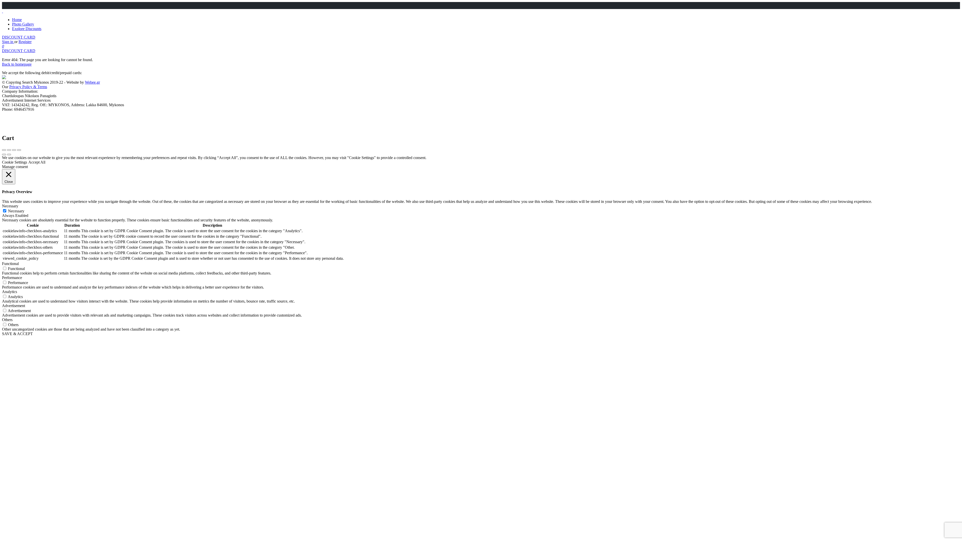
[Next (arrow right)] (9, 154)
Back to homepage (17, 64)
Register (25, 42)
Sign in (8, 42)
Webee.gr (92, 82)
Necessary (16, 211)
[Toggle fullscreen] (14, 150)
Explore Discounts (26, 29)
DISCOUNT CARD (18, 37)
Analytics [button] (9, 292)
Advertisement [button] (13, 306)
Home (17, 20)
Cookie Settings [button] (14, 162)
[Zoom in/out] (19, 150)
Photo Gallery (23, 24)
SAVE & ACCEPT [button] (17, 334)
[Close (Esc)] (4, 150)
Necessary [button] (10, 206)
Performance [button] (12, 278)
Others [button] (7, 320)
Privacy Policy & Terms (28, 87)
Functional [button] (10, 263)
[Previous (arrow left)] (4, 154)
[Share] (9, 150)
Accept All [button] (36, 162)
